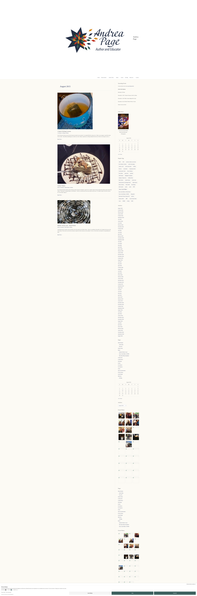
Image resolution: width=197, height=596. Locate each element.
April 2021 (120, 234)
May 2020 (120, 245)
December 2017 (121, 280)
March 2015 (120, 326)
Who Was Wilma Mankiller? (124, 355)
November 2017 (121, 282)
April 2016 (120, 313)
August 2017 (120, 287)
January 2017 (120, 300)
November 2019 (121, 256)
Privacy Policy (120, 372)
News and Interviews (122, 370)
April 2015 (120, 324)
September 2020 (121, 239)
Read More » (59, 139)
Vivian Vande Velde (133, 198)
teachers (132, 196)
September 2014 (121, 334)
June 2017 (120, 291)
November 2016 (121, 304)
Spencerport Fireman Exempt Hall (124, 196)
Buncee (120, 168)
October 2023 (120, 215)
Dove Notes (67, 227)
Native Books (135, 182)
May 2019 (120, 263)
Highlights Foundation (128, 175)
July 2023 (119, 219)
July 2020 (119, 241)
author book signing (131, 164)
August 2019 (120, 260)
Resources (131, 77)
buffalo (134, 166)
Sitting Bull (133, 194)
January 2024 (120, 213)
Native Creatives (121, 184)
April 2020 (120, 247)
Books (117, 77)
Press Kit (120, 346)
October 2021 (120, 228)
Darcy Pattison (130, 171)
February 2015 (120, 328)
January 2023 (120, 221)
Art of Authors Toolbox (122, 164)
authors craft (121, 166)
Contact (137, 77)
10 (122, 390)
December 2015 (121, 317)
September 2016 (121, 308)
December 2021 (121, 226)
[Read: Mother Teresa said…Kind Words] (73, 211)
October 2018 (120, 267)
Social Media (120, 374)
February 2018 (120, 276)
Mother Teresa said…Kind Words (66, 225)
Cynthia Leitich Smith (122, 171)
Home (98, 77)
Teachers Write (121, 198)
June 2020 (120, 243)
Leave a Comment (60, 187)
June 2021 (120, 232)
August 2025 (120, 208)
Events (122, 77)
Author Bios (121, 344)
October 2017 (120, 284)
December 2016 (121, 302)
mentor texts (134, 180)
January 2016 (120, 315)
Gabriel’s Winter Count (123, 352)
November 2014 (121, 332)
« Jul (119, 154)
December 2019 (121, 254)
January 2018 (120, 278)
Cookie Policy (120, 359)
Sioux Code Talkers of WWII (124, 194)
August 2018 (120, 269)
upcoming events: (131, 86)
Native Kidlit (128, 184)
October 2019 (120, 258)
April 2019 (120, 265)
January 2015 (120, 330)
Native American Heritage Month (125, 182)
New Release (133, 184)
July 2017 (119, 289)
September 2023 (121, 217)
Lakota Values (61, 186)
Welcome (119, 376)
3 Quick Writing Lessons (64, 131)
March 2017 (120, 297)
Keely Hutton (121, 180)
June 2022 (120, 223)
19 (128, 147)
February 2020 (120, 250)
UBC (127, 198)
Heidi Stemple (121, 175)
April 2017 (120, 295)
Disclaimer (120, 361)
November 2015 (121, 319)
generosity (126, 173)
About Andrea (103, 77)
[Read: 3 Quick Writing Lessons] (75, 110)
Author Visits (111, 77)
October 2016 (120, 306)
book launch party (128, 166)
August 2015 (120, 321)
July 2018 (119, 271)
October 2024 (120, 210)
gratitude (131, 173)
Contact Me (120, 357)
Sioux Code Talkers (123, 189)
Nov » (121, 154)
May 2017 (120, 293)
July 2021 (119, 230)
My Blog (126, 77)
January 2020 (120, 252)
